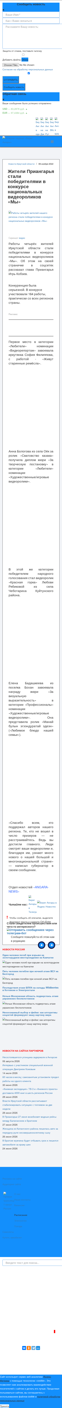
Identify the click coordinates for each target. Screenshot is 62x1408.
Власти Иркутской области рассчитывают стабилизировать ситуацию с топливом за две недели (27, 1104)
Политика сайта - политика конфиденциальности (26, 1321)
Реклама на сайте (12, 1178)
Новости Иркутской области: (21, 163)
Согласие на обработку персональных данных (27, 69)
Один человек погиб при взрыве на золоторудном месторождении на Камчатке (28, 956)
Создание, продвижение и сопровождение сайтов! (32, 1369)
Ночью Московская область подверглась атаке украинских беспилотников (30, 997)
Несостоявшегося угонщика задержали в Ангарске (29, 1057)
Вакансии (19, 1205)
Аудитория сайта (11, 1184)
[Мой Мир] (38, 1348)
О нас (17, 1194)
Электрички (20, 1220)
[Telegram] (33, 1348)
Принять (4, 1406)
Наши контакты (22, 1199)
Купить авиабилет (12, 1237)
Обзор (24, 59)
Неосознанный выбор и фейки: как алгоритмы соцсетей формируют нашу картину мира (29, 1013)
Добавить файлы (11, 59)
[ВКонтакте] (24, 1348)
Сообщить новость (14, 87)
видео (22, 237)
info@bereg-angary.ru (19, 1317)
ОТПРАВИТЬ (11, 79)
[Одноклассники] (29, 1348)
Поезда (18, 1226)
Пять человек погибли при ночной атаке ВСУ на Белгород (30, 972)
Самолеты (8, 1231)
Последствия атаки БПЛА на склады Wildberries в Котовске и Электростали (30, 989)
